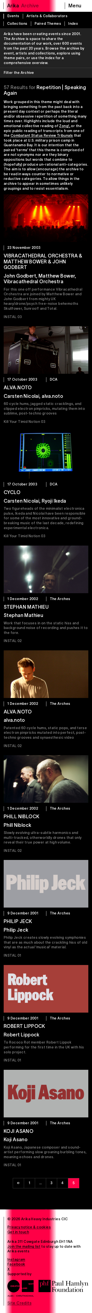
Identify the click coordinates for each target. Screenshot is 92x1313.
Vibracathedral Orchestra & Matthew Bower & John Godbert (43, 261)
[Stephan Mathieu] (46, 569)
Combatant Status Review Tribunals (42, 135)
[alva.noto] (46, 674)
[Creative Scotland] (20, 1288)
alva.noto (18, 711)
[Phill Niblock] (46, 779)
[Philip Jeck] (46, 884)
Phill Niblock (21, 816)
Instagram (16, 1259)
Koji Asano (18, 1131)
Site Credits (19, 1303)
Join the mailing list (23, 1246)
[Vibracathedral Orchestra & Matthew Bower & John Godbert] (46, 218)
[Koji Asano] (46, 1093)
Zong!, (64, 126)
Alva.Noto (18, 387)
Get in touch (18, 1232)
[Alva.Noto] (46, 350)
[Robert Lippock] (46, 989)
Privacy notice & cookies (29, 1227)
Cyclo (12, 492)
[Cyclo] (46, 455)
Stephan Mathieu (26, 607)
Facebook (16, 1264)
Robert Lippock (24, 1026)
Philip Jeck (18, 921)
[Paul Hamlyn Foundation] (63, 1286)
